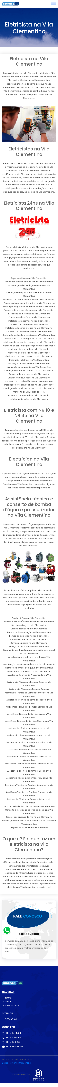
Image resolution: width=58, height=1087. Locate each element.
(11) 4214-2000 (13, 1037)
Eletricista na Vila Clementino (16, 1062)
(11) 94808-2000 (14, 1046)
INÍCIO (8, 997)
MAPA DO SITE (12, 1005)
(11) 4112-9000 (13, 1041)
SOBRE (8, 1001)
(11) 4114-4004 (13, 1032)
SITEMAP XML (11, 1019)
